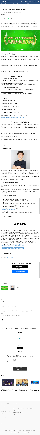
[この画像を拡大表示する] (4, 287)
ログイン (35, 1)
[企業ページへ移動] (20, 338)
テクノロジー (5, 3)
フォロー (20, 348)
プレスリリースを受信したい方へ (5, 409)
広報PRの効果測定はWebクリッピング (18, 412)
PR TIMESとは (3, 406)
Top (1, 3)
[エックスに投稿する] (4, 18)
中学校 (25, 310)
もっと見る (37, 375)
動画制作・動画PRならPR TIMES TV (18, 406)
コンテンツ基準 (18, 430)
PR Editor (14, 414)
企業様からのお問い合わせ (15, 432)
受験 (18, 310)
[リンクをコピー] (13, 18)
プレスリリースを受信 (24, 1)
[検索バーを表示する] (38, 1)
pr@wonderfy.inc (10, 257)
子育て (6, 310)
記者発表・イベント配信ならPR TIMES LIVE (19, 408)
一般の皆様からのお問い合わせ (24, 432)
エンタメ (17, 3)
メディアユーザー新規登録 (20, 271)
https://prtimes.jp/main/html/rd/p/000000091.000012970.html (13, 248)
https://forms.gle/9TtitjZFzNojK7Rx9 (8, 209)
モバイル (10, 3)
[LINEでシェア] (8, 18)
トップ (3, 328)
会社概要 (6, 430)
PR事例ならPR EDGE (30, 408)
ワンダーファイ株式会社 (14, 328)
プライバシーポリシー (12, 430)
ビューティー (22, 3)
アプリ (13, 3)
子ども (10, 310)
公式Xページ (2, 423)
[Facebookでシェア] (6, 18)
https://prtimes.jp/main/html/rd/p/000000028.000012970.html (13, 245)
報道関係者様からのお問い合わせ (30, 430)
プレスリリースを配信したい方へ (5, 411)
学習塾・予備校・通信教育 (6, 306)
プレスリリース (7, 328)
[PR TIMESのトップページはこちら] (5, 1)
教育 (2, 310)
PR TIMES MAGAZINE (16, 410)
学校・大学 (14, 306)
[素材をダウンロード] (11, 18)
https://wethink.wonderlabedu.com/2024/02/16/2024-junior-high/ (12, 117)
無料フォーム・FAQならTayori (31, 406)
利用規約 (23, 430)
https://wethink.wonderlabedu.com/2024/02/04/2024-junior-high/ (11, 315)
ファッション (27, 3)
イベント (3, 301)
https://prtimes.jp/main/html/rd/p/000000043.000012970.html (13, 247)
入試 (21, 310)
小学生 (14, 310)
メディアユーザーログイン (20, 266)
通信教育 (29, 310)
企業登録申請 (31, 1)
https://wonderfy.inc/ (17, 244)
